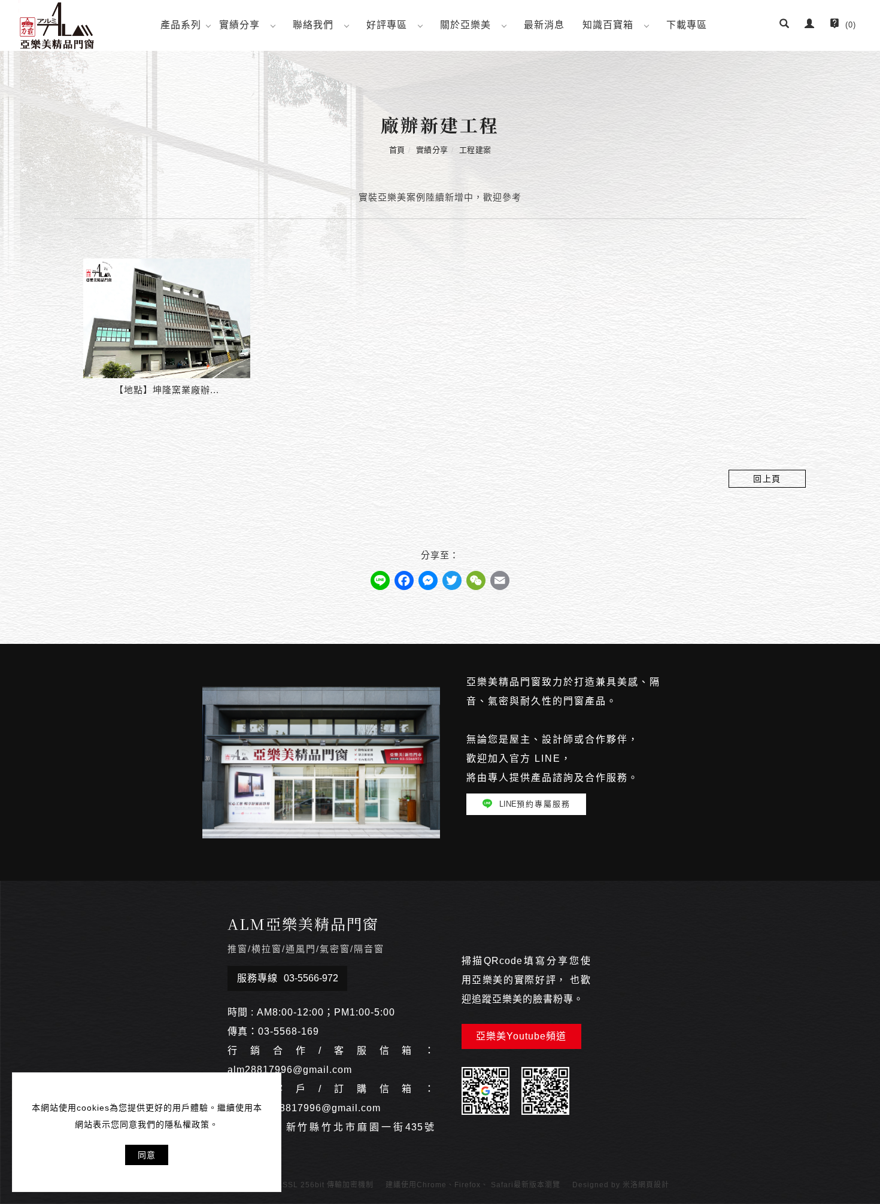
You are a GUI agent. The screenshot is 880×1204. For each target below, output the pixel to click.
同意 (147, 1155)
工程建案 (475, 149)
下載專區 (686, 25)
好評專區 (386, 25)
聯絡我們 (313, 25)
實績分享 (239, 25)
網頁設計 (653, 1185)
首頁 (397, 149)
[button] (784, 25)
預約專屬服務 (535, 803)
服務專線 (287, 978)
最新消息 (544, 25)
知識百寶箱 (607, 25)
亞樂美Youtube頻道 (521, 1036)
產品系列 (180, 25)
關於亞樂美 (465, 25)
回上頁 (767, 479)
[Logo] (57, 25)
